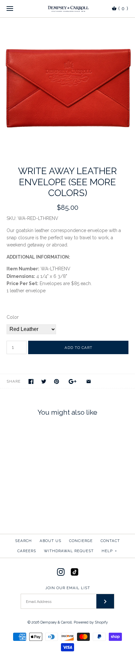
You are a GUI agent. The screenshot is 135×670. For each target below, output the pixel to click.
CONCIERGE (81, 540)
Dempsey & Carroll (56, 622)
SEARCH (23, 540)
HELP (109, 551)
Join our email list (67, 588)
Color (13, 317)
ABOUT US (50, 540)
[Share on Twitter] (43, 381)
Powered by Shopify (91, 622)
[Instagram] (61, 572)
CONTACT (110, 540)
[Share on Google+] (72, 381)
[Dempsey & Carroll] (68, 8)
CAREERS (26, 551)
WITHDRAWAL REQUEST (69, 551)
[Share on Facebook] (31, 381)
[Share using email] (88, 381)
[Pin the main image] (56, 381)
